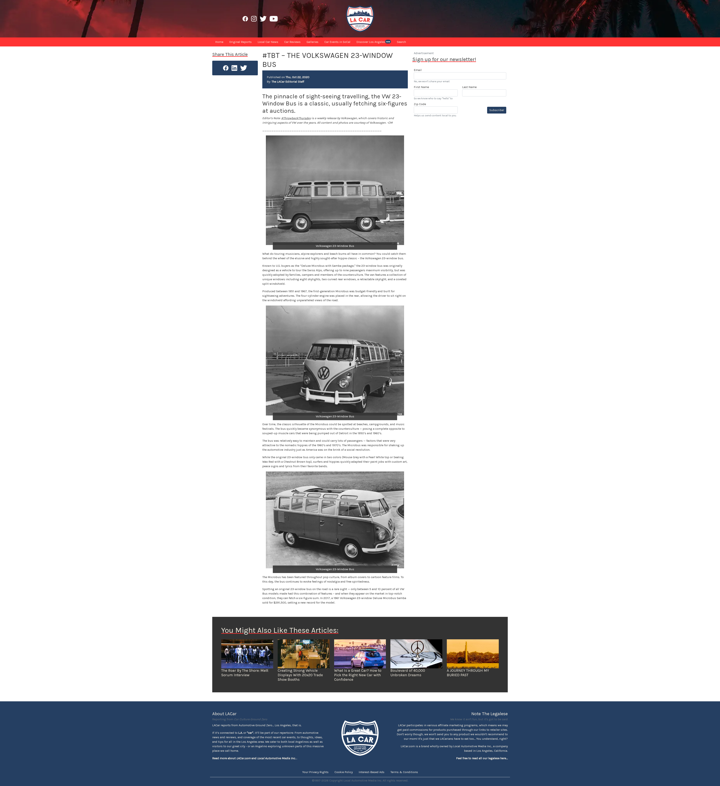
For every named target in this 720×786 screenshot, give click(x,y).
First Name (421, 87)
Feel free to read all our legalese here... (482, 758)
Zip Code (420, 104)
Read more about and (254, 758)
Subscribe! (496, 110)
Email (418, 70)
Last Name (469, 87)
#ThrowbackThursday (296, 118)
